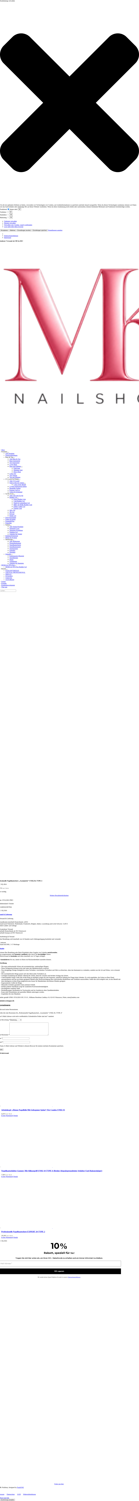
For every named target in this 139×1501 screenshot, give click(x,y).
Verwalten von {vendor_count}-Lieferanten (18, 225)
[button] (69, 103)
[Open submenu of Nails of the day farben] (25, 483)
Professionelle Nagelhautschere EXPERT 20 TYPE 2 (23, 1232)
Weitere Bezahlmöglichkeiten (59, 895)
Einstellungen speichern (40, 230)
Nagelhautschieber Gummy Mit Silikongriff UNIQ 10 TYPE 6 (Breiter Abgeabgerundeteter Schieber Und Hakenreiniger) (51, 1171)
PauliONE (20, 1487)
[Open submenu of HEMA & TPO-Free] (15, 565)
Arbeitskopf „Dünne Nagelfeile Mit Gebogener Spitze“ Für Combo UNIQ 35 (33, 1110)
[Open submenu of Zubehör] (12, 554)
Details (15, 1115)
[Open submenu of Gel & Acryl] (14, 494)
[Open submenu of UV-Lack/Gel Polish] (19, 479)
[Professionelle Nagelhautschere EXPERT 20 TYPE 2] (61, 1203)
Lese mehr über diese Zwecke (13, 227)
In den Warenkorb (7, 1115)
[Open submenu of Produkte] (8, 452)
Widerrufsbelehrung (29, 1494)
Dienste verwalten (10, 223)
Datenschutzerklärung (11, 236)
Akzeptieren (4, 230)
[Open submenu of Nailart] (10, 525)
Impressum (7, 237)
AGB (19, 1494)
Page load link (4, 1498)
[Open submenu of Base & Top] (14, 457)
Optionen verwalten (10, 221)
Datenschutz (11, 1494)
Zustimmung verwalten (7, 1500)
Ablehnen (12, 230)
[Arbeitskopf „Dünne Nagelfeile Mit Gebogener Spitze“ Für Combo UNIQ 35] (61, 1081)
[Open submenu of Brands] (7, 569)
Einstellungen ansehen (24, 230)
